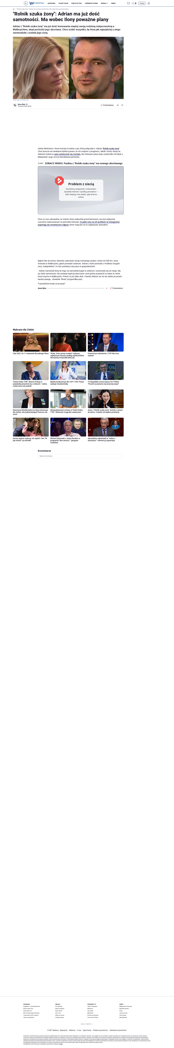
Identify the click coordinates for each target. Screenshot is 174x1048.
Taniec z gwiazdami (28, 1017)
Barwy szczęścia (59, 1008)
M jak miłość (58, 1011)
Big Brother (90, 1013)
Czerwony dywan (91, 3)
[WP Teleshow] (38, 3)
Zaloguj (142, 3)
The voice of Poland (92, 1017)
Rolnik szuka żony (111, 148)
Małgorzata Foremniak (125, 1006)
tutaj (61, 1044)
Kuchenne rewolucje (92, 1015)
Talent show (63, 3)
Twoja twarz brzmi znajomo (31, 1015)
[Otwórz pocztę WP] (128, 3)
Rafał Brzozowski (124, 1008)
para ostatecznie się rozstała (67, 154)
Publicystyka (76, 3)
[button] (134, 3)
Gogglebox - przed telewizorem (31, 1006)
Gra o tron (58, 1013)
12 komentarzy (108, 105)
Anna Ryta (21, 104)
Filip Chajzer (122, 1015)
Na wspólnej (58, 1006)
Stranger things (59, 1017)
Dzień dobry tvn (27, 1011)
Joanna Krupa (123, 1013)
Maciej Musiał (123, 1017)
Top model (90, 1011)
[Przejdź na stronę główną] (26, 5)
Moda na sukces (59, 1015)
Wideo (113, 3)
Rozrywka (51, 3)
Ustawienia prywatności (117, 1030)
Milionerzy (90, 1008)
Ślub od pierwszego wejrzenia (31, 1013)
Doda (120, 1011)
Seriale (103, 3)
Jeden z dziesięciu (92, 1006)
